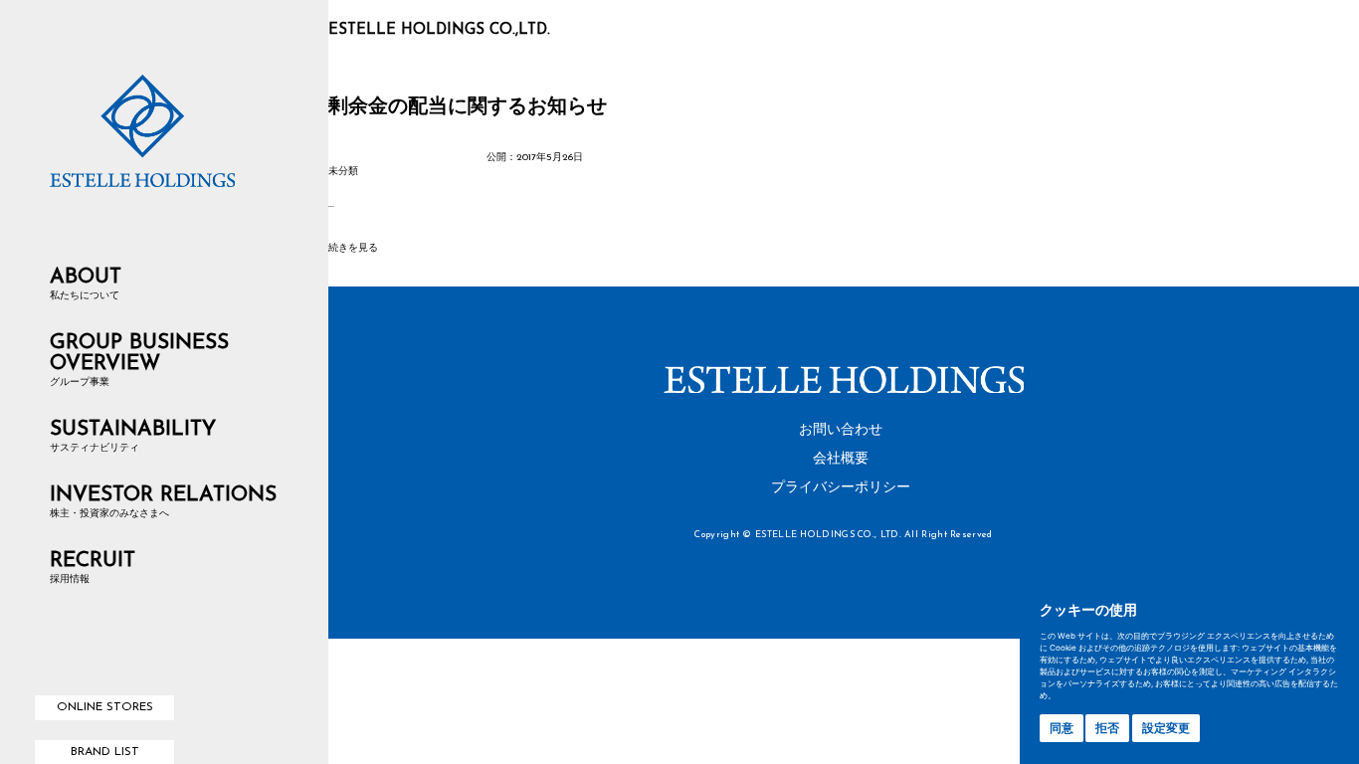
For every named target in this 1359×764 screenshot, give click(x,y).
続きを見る (353, 248)
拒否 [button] (1107, 727)
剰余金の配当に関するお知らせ (467, 107)
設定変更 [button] (1166, 727)
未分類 (343, 171)
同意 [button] (1061, 727)
